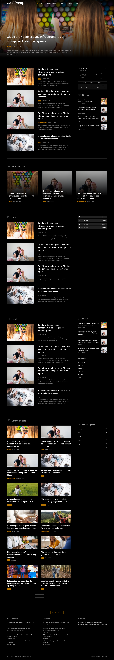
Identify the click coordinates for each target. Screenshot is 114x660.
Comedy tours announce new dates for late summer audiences (55, 526)
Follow (104, 220)
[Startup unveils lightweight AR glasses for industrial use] (56, 542)
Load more (38, 596)
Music (9, 531)
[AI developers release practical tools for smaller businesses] (20, 142)
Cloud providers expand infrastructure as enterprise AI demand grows (35, 39)
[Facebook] (98, 3)
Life (39, 100)
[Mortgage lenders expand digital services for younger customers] (56, 489)
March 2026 (81, 378)
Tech (8, 46)
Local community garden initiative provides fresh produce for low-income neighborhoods (55, 583)
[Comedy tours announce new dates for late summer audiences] (56, 516)
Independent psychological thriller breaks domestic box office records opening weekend (21, 583)
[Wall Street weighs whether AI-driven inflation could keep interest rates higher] (20, 120)
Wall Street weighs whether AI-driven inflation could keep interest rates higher (54, 116)
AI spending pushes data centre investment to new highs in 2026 (20, 500)
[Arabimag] (16, 3)
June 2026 (81, 369)
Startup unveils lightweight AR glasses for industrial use (53, 553)
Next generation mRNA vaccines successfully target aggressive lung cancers (21, 554)
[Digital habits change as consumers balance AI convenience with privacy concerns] (20, 98)
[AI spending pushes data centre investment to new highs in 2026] (22, 489)
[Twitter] (105, 3)
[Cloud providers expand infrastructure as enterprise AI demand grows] (57, 31)
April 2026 (80, 375)
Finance (10, 504)
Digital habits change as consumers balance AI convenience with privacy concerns (54, 94)
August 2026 (81, 363)
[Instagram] (101, 3)
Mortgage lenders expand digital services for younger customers (54, 500)
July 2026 (80, 366)
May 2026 (80, 372)
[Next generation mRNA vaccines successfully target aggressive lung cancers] (22, 542)
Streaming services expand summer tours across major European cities (21, 526)
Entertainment (42, 122)
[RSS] (58, 612)
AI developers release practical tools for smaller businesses (54, 137)
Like (105, 217)
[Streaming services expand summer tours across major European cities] (22, 516)
